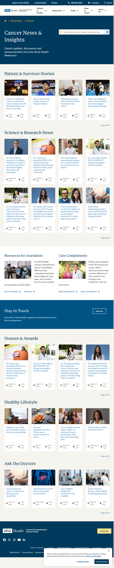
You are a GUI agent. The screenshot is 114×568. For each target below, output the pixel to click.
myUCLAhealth (40, 3)
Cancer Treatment (36, 547)
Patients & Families (40, 10)
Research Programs (82, 547)
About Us (101, 10)
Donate (54, 3)
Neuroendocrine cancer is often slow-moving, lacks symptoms (15, 492)
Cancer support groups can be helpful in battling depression (97, 491)
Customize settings (83, 561)
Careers (108, 547)
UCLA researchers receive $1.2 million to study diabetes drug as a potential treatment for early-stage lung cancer (70, 213)
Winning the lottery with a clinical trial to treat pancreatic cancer (70, 102)
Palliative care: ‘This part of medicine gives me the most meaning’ (16, 429)
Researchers (57, 10)
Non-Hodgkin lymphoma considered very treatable (68, 492)
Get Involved (97, 547)
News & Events (87, 10)
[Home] (5, 20)
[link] (4, 540)
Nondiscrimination (42, 552)
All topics (28, 291)
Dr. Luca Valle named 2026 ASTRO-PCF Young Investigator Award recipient (97, 161)
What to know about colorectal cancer (97, 428)
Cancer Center (16, 21)
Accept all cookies (101, 562)
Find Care (30, 21)
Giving (73, 10)
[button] (20, 3)
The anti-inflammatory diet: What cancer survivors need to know (41, 432)
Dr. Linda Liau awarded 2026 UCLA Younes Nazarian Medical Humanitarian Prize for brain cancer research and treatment (43, 165)
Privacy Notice (27, 552)
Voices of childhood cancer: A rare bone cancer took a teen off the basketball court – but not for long (16, 104)
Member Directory (64, 547)
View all (104, 125)
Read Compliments (67, 291)
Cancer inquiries (11, 291)
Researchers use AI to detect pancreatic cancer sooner (43, 491)
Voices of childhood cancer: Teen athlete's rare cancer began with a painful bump (97, 102)
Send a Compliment (89, 291)
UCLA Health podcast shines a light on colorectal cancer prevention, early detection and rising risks (70, 433)
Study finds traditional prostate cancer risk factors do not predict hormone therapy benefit (97, 211)
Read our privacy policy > (94, 556)
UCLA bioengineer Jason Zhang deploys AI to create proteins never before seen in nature (70, 163)
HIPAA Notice (15, 552)
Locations (50, 547)
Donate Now (104, 531)
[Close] (108, 550)
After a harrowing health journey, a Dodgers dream (41, 101)
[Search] (107, 32)
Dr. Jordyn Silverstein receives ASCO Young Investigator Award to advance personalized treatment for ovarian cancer (43, 213)
